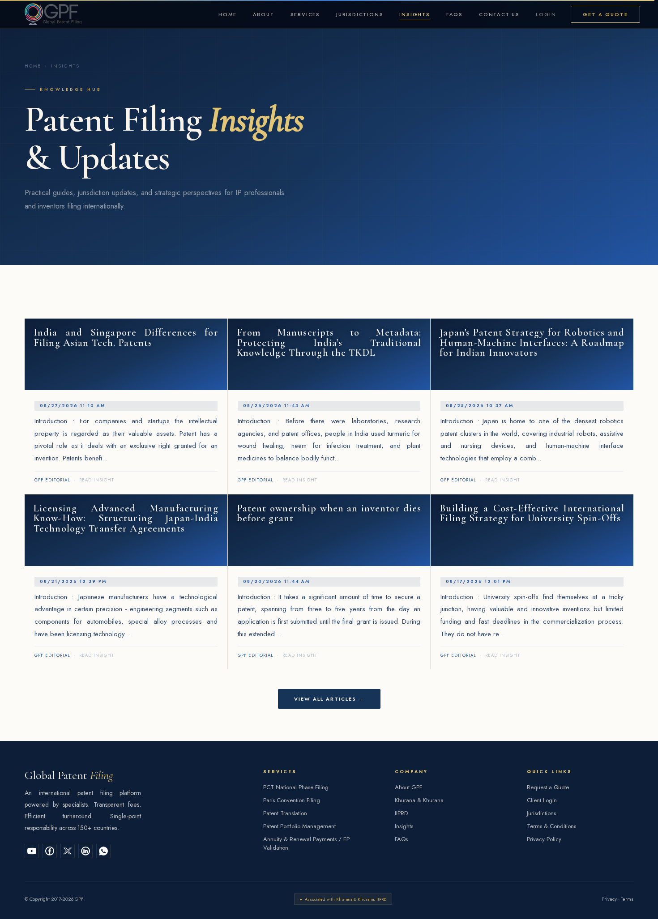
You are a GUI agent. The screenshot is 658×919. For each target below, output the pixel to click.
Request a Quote (548, 787)
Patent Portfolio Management (299, 826)
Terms (627, 898)
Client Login (542, 800)
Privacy (609, 898)
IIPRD (401, 813)
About (263, 14)
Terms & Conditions (551, 826)
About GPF (408, 787)
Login (546, 14)
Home (227, 14)
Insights (414, 14)
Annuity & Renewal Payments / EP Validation (306, 843)
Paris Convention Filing (291, 800)
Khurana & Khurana (419, 800)
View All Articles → (329, 698)
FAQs (454, 14)
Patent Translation (285, 813)
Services (305, 14)
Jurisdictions (359, 14)
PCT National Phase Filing (296, 787)
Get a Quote (605, 14)
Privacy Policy (544, 839)
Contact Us (499, 14)
